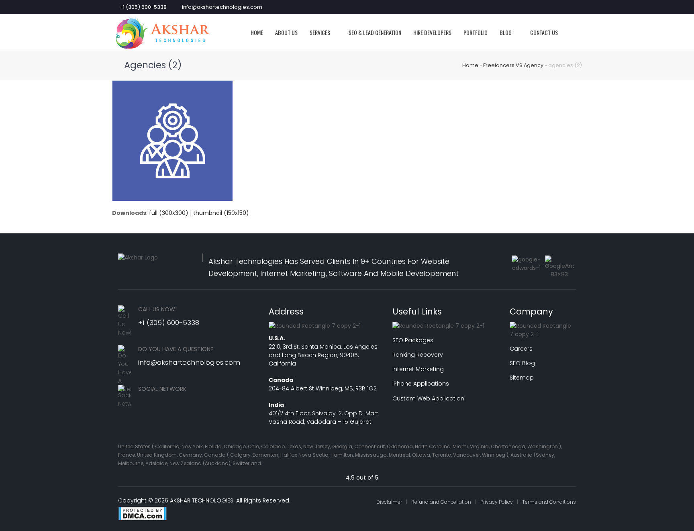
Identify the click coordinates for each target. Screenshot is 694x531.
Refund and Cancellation (441, 501)
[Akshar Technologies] (162, 32)
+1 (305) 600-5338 (143, 7)
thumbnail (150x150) (221, 213)
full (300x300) (168, 213)
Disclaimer (389, 501)
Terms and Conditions (549, 501)
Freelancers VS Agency (513, 65)
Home (470, 65)
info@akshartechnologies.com (222, 7)
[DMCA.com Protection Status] (142, 519)
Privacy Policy (496, 501)
